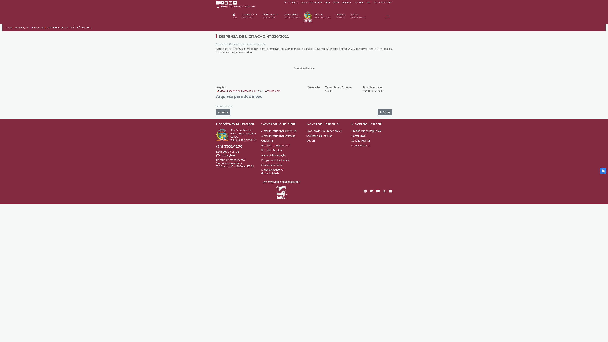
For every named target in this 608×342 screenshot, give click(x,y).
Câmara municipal (271, 165)
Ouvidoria (267, 140)
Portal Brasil (359, 136)
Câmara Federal (361, 145)
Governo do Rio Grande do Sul (324, 131)
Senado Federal (361, 140)
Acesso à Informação (311, 2)
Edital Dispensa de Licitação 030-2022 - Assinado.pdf (249, 91)
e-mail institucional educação (278, 136)
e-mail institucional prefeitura (279, 131)
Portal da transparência (275, 145)
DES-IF (336, 2)
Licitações (359, 2)
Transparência (291, 2)
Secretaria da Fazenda (319, 136)
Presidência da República (366, 131)
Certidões (346, 2)
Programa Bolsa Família (275, 160)
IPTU (369, 2)
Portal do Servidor (383, 2)
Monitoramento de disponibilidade (272, 171)
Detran (310, 140)
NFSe (327, 2)
